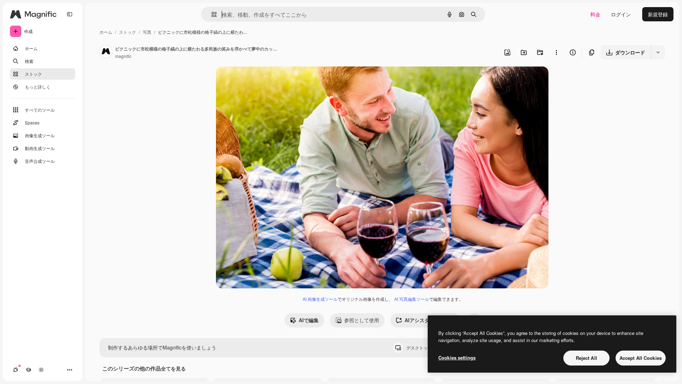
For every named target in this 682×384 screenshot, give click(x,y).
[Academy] (28, 369)
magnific (123, 56)
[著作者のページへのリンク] (105, 52)
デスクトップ (425, 348)
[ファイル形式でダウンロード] (658, 52)
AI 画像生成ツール (320, 299)
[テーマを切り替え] (41, 369)
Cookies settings (457, 357)
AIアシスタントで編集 (429, 320)
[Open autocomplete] (211, 14)
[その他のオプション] (556, 52)
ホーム (105, 32)
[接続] (15, 369)
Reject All (586, 357)
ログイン (621, 14)
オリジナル (264, 80)
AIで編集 (309, 320)
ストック (127, 32)
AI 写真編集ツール (411, 299)
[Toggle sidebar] (69, 14)
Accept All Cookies (640, 357)
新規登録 (658, 14)
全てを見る (173, 368)
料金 (595, 14)
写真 (147, 32)
